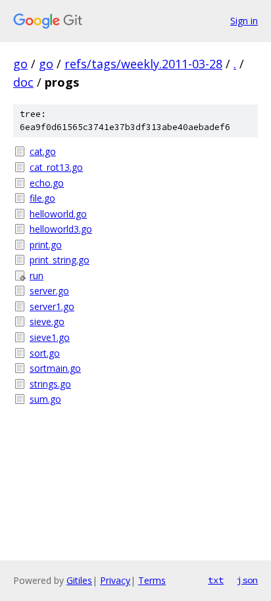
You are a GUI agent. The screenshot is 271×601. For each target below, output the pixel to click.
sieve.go (47, 321)
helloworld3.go (61, 229)
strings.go (50, 384)
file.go (42, 198)
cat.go (43, 151)
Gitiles (79, 580)
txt (216, 580)
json (247, 580)
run (36, 275)
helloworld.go (58, 214)
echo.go (47, 183)
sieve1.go (50, 337)
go (20, 64)
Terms (152, 580)
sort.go (45, 353)
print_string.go (59, 260)
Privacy (115, 580)
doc (23, 82)
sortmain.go (55, 368)
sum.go (45, 399)
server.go (49, 290)
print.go (46, 244)
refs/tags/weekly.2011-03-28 (143, 64)
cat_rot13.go (56, 167)
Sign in (244, 20)
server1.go (52, 306)
